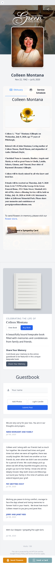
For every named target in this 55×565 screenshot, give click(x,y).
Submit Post (27, 407)
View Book (12, 327)
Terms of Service (34, 554)
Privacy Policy (20, 554)
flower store (11, 218)
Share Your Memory (16, 364)
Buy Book (27, 327)
